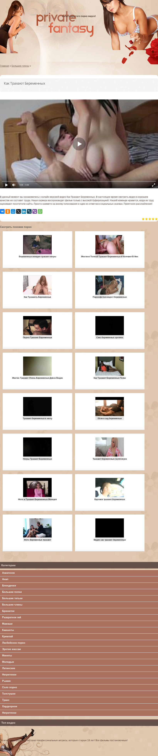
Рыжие (6, 680)
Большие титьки (12, 598)
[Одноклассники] (7, 211)
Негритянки (9, 674)
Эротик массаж (11, 649)
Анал (5, 579)
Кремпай (7, 636)
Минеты (7, 655)
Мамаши (7, 623)
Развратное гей (11, 617)
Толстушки (8, 693)
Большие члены (12, 604)
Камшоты (8, 630)
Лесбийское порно (13, 642)
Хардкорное (9, 706)
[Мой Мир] (13, 211)
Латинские (8, 668)
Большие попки (12, 591)
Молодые (8, 661)
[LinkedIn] (24, 211)
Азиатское (8, 572)
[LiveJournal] (29, 211)
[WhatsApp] (40, 211)
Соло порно (9, 687)
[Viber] (34, 211)
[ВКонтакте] (2, 211)
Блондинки (9, 585)
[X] (18, 211)
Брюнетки (8, 611)
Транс (5, 700)
